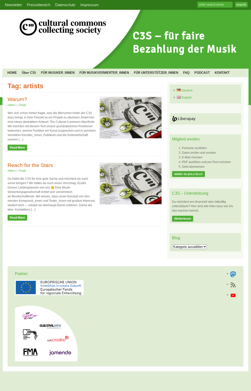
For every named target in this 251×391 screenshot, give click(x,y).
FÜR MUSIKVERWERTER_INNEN (104, 73)
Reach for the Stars (30, 165)
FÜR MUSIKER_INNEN (58, 73)
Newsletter (13, 5)
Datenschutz (65, 5)
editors (12, 104)
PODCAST (202, 73)
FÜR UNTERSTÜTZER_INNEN (156, 73)
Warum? (17, 99)
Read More (17, 147)
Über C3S (29, 73)
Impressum (89, 5)
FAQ (186, 73)
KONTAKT (222, 73)
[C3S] (123, 60)
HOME (12, 73)
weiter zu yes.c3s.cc (188, 174)
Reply (22, 104)
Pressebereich (38, 5)
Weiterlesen (182, 218)
